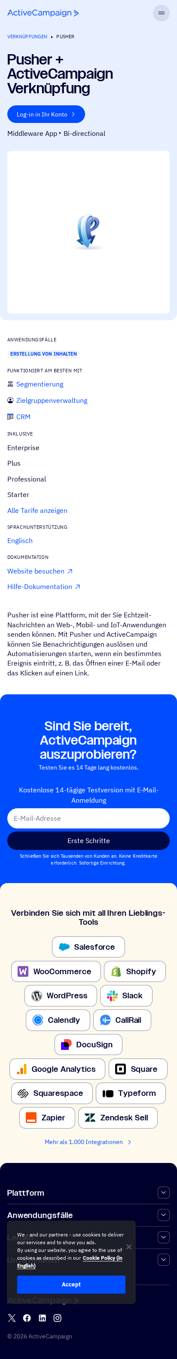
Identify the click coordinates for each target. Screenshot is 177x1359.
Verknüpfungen (27, 37)
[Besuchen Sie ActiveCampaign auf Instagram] (57, 1317)
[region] (71, 1262)
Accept (71, 1284)
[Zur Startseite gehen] (43, 13)
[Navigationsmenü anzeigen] (161, 13)
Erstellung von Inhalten (43, 354)
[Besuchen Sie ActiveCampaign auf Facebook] (26, 1317)
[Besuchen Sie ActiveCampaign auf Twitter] (11, 1317)
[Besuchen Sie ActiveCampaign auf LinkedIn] (42, 1317)
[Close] (128, 1246)
